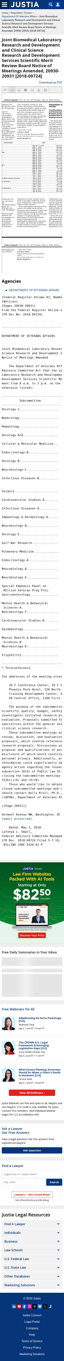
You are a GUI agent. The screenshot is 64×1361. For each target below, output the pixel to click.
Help (32, 1334)
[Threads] (35, 1306)
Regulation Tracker (21, 12)
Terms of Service (32, 1341)
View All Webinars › (32, 1092)
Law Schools (13, 1250)
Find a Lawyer (12, 1166)
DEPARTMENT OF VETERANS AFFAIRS (34, 290)
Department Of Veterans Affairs (19, 16)
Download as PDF (50, 82)
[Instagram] (29, 1306)
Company (32, 1328)
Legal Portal (32, 1321)
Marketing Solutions (19, 1285)
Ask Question (32, 1150)
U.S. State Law (15, 1267)
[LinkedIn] (14, 1306)
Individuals (12, 1232)
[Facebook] (24, 1306)
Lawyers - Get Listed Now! (32, 1194)
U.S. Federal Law (16, 1259)
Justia (5, 12)
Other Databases (17, 1276)
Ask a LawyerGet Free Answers (15, 1130)
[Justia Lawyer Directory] (50, 1306)
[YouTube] (19, 1306)
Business (11, 1241)
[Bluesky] (40, 1306)
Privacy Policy (32, 1347)
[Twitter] (45, 1306)
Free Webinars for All (18, 1009)
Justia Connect (32, 1315)
